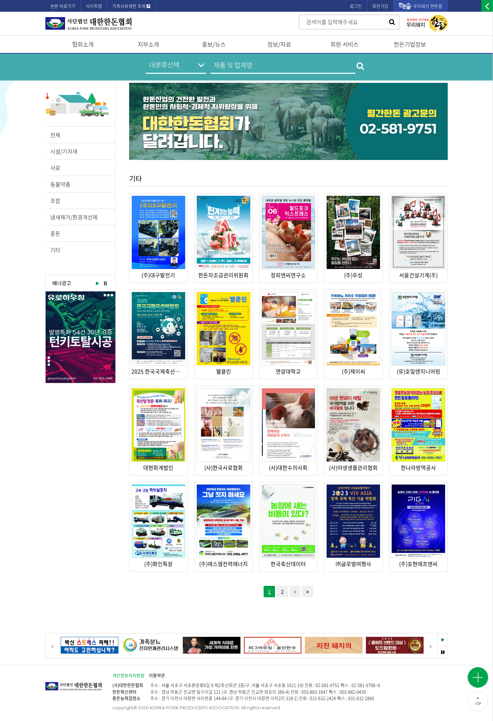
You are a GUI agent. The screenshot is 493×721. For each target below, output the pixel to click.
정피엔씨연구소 (288, 275)
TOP (478, 703)
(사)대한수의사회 (288, 467)
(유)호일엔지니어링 (418, 371)
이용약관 (157, 675)
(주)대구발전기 (158, 275)
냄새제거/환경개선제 (74, 217)
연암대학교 (288, 371)
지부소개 (148, 44)
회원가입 (380, 6)
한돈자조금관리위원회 (223, 275)
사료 (55, 168)
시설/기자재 (63, 151)
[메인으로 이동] (78, 683)
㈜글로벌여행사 (353, 564)
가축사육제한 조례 (129, 6)
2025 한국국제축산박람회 (158, 371)
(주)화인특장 (158, 564)
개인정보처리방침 (128, 675)
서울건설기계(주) (418, 275)
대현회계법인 (158, 467)
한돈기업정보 (410, 44)
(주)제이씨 (353, 371)
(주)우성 (353, 275)
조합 (55, 201)
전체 (55, 135)
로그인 (356, 6)
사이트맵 (94, 6)
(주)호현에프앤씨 (418, 564)
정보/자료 (279, 44)
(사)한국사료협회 (223, 467)
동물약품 (60, 184)
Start (97, 283)
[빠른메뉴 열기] (478, 677)
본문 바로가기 (62, 6)
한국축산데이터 (288, 564)
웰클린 (223, 371)
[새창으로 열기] (80, 337)
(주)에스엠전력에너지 (223, 564)
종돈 (55, 233)
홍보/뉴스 (214, 44)
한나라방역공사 (418, 467)
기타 (55, 250)
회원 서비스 (344, 44)
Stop (105, 283)
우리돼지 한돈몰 (427, 6)
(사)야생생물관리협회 (353, 467)
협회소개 (83, 44)
